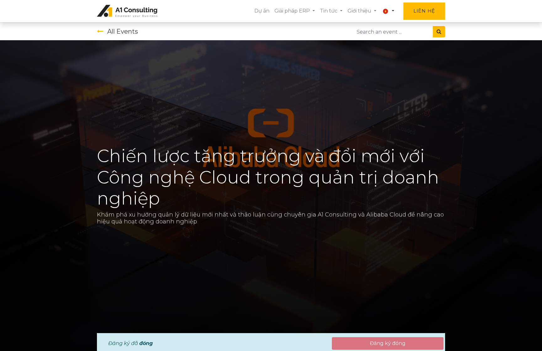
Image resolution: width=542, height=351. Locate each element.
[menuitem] (262, 11)
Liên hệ (424, 11)
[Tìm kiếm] (439, 31)
